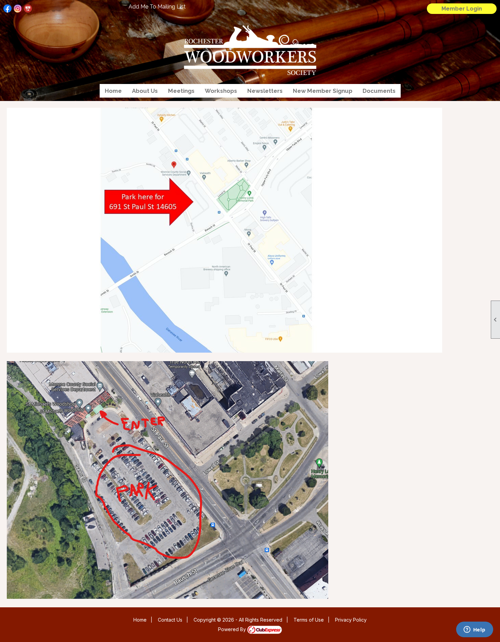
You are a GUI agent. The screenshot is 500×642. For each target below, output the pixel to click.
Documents (379, 90)
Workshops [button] (221, 90)
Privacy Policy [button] (351, 620)
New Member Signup (322, 90)
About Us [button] (145, 90)
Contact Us (170, 620)
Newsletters (265, 90)
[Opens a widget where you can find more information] (474, 630)
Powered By (232, 629)
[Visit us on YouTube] (28, 8)
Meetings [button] (181, 90)
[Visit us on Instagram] (18, 8)
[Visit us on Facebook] (7, 8)
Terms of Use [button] (309, 620)
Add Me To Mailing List (157, 6)
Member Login (461, 8)
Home (113, 90)
